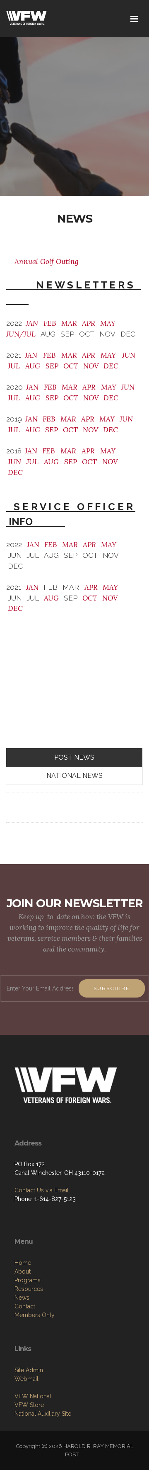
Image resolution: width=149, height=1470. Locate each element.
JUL (14, 366)
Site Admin (28, 1370)
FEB (49, 323)
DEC (110, 366)
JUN (126, 355)
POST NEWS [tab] (74, 757)
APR (88, 323)
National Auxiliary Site (42, 1413)
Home (22, 1262)
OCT (70, 366)
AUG (32, 366)
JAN (32, 323)
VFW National (32, 1396)
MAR (69, 323)
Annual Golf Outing (46, 261)
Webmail (26, 1379)
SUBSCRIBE (112, 988)
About (22, 1271)
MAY (107, 323)
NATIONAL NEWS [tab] (74, 776)
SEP (50, 366)
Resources (28, 1289)
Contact (24, 1306)
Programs (27, 1280)
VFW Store (29, 1405)
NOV (91, 366)
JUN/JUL (21, 334)
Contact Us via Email (41, 1190)
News (21, 1297)
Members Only (34, 1315)
